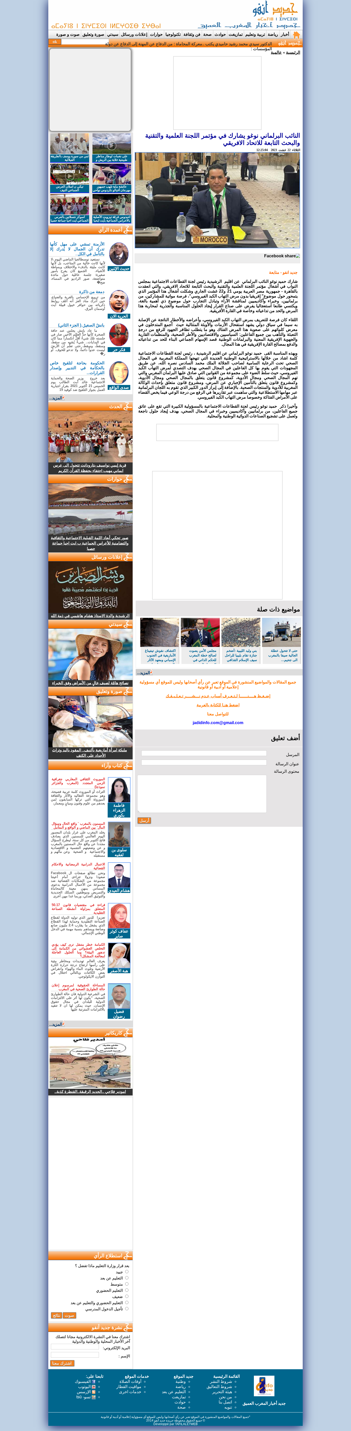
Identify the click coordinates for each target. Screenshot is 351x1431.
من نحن (225, 1397)
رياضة (273, 34)
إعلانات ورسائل (134, 34)
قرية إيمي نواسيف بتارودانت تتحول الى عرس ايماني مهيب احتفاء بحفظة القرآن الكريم (89, 468)
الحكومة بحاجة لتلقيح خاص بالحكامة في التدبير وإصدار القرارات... (77, 368)
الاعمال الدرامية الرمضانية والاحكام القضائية (78, 866)
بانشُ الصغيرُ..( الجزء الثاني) (81, 325)
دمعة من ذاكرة (91, 291)
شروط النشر (221, 1381)
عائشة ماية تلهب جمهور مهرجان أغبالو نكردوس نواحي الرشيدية (112, 190)
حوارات (156, 34)
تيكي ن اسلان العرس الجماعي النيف (69, 188)
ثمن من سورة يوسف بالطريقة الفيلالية (70, 158)
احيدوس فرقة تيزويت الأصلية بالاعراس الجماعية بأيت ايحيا (111, 218)
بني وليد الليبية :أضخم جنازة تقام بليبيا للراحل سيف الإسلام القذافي (241, 655)
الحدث (115, 406)
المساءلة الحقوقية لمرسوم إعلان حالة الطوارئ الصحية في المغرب (78, 987)
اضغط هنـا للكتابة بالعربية (218, 705)
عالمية (276, 52)
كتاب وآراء (111, 765)
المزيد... (143, 673)
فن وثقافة (191, 34)
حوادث (220, 34)
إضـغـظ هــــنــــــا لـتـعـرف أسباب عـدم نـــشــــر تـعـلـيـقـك (218, 696)
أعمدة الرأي (110, 230)
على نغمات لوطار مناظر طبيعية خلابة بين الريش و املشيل (111, 159)
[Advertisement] (143, 15)
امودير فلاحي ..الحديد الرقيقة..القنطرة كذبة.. (90, 1091)
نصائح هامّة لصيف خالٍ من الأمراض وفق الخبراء (90, 683)
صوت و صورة (68, 34)
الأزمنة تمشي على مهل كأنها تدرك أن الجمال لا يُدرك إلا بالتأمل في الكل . (77, 249)
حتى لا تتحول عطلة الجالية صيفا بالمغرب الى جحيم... (283, 655)
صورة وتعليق (93, 34)
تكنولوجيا (173, 34)
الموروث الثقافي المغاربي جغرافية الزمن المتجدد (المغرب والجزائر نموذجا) (78, 783)
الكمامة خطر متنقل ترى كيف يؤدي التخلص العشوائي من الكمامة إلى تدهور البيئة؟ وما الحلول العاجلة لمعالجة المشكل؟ (78, 950)
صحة (207, 34)
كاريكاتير (113, 1032)
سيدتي (112, 34)
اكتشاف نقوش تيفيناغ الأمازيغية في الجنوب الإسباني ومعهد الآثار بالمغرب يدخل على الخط (160, 656)
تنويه (228, 1407)
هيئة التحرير (222, 1392)
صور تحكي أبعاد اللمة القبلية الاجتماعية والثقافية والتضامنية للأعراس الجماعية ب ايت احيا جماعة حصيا (89, 543)
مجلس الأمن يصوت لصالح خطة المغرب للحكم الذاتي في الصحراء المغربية (202, 656)
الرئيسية (293, 52)
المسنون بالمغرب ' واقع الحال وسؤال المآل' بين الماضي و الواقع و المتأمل (78, 825)
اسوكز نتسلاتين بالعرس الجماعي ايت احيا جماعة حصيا (69, 218)
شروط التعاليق (219, 1386)
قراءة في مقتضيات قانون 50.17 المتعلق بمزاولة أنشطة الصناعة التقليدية (78, 909)
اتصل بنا (225, 1402)
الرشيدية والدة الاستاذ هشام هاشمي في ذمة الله (90, 615)
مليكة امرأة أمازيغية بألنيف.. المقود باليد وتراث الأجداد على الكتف (89, 753)
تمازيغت (236, 34)
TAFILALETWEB (186, 1424)
